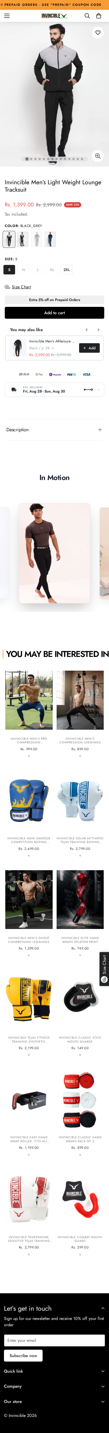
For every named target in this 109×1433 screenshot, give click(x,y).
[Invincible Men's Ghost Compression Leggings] (29, 912)
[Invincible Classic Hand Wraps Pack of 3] (80, 1111)
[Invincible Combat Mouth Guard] (80, 1211)
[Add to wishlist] (98, 32)
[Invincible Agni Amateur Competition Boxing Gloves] (29, 813)
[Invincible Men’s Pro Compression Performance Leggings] (29, 713)
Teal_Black (50, 239)
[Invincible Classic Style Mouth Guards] (80, 1012)
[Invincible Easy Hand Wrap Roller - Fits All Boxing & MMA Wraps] (29, 1111)
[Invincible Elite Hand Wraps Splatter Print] (80, 912)
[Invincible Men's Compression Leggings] (80, 713)
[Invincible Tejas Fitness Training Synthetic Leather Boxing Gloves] (29, 1012)
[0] (99, 16)
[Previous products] (87, 329)
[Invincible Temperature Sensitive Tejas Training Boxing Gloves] (29, 1211)
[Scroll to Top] (99, 1405)
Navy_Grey (22, 239)
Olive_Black (36, 239)
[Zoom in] (98, 156)
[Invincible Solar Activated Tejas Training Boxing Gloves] (80, 813)
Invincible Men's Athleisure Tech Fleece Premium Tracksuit (52, 341)
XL (54, 270)
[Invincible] (54, 16)
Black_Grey (9, 239)
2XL (68, 270)
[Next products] (98, 329)
